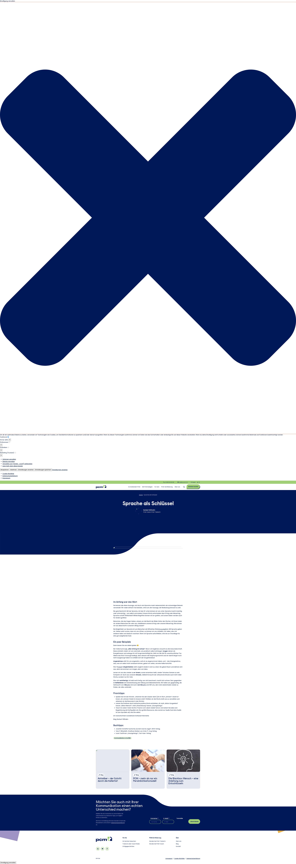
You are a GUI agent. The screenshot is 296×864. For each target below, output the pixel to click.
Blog (177, 844)
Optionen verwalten (9, 459)
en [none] (199, 482)
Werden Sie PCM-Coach (156, 844)
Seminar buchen (193, 486)
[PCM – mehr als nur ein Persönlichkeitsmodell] (148, 769)
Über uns (178, 841)
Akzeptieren (5, 470)
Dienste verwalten (8, 461)
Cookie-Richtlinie (8, 474)
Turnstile (180, 818)
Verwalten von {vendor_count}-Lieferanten (17, 464)
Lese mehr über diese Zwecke (12, 466)
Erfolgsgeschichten (128, 846)
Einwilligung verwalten (8, 863)
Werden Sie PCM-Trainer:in (157, 841)
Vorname (154, 818)
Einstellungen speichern (43, 470)
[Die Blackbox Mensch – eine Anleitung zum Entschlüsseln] (183, 769)
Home (141, 495)
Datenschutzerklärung (10, 476)
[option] (199, 482)
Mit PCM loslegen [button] (147, 487)
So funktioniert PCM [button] (134, 487)
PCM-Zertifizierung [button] (167, 487)
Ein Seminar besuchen (129, 841)
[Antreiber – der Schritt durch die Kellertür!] (112, 769)
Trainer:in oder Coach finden (131, 844)
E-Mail (166, 818)
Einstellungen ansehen (26, 470)
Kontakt (178, 846)
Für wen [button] (156, 487)
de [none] (197, 482)
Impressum (6, 478)
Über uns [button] (177, 487)
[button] (148, 218)
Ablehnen (13, 470)
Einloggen (193, 482)
